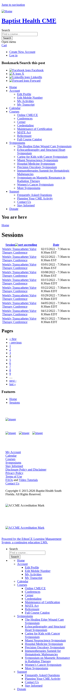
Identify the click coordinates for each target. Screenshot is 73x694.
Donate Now (56, 419)
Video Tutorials (28, 480)
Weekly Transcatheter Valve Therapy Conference (19, 250)
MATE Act (24, 132)
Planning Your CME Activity (35, 198)
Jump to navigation (13, 4)
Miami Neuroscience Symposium (37, 160)
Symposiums (17, 142)
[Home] (7, 11)
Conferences (25, 118)
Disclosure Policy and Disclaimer (25, 469)
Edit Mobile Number (30, 97)
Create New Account (22, 51)
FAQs (9, 480)
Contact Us (24, 202)
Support (14, 191)
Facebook (37, 70)
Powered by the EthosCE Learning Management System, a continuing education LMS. (31, 540)
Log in (13, 55)
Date (56, 244)
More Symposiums (28, 188)
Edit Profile (24, 94)
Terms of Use (13, 476)
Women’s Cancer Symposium (35, 184)
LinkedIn (36, 77)
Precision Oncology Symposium (37, 167)
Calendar (14, 108)
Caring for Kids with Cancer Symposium (42, 156)
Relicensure (24, 135)
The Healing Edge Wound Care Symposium (44, 146)
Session (10, 244)
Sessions (14, 402)
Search (6, 30)
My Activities (25, 101)
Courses (14, 111)
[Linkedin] (37, 433)
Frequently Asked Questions (34, 195)
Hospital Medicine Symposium (36, 163)
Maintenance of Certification (34, 129)
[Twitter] (24, 433)
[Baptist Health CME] (10, 419)
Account (14, 90)
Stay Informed (26, 205)
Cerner (21, 122)
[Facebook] (10, 433)
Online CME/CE (27, 115)
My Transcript (25, 104)
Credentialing (25, 125)
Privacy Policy (14, 473)
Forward (34, 80)
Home (13, 87)
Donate (13, 208)
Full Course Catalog (29, 139)
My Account (13, 452)
